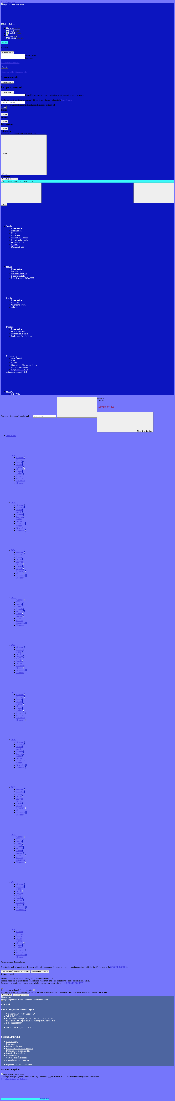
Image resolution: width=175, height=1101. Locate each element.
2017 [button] (13, 882)
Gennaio (20, 458)
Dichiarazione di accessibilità (18, 1051)
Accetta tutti (40, 972)
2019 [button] (13, 787)
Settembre (20, 476)
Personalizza (7, 972)
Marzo (20, 462)
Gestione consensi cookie (16, 1058)
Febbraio (20, 460)
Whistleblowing (12, 1055)
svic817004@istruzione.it (32, 1018)
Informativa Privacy (14, 1046)
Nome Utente (30, 55)
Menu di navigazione (144, 431)
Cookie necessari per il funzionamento (16, 990)
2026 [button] (13, 455)
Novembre (20, 481)
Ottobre (19, 478)
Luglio (19, 471)
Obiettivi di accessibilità (15, 1053)
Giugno (20, 469)
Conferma (13, 179)
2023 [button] (13, 597)
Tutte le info (11, 436)
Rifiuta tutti (21, 972)
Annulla (5, 179)
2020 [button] (13, 740)
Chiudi (4, 114)
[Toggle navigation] (21, 193)
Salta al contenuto (8, 2)
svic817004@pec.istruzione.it (33, 1021)
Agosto (20, 474)
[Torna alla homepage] (87, 181)
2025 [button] (13, 503)
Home (99, 398)
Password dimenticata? (10, 62)
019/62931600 (16, 1016)
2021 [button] (13, 692)
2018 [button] (13, 834)
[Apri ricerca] (153, 193)
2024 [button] (13, 550)
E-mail (28, 95)
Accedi (4, 42)
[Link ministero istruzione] (12, 4)
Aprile (19, 464)
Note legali (10, 1044)
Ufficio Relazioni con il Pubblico (19, 1048)
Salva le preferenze (21, 995)
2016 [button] (13, 929)
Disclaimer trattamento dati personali (15, 1079)
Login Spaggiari (66, 100)
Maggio (20, 467)
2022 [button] (13, 645)
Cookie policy (12, 1042)
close (4, 204)
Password (29, 58)
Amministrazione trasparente (17, 1060)
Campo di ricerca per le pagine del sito (16, 416)
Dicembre (20, 483)
